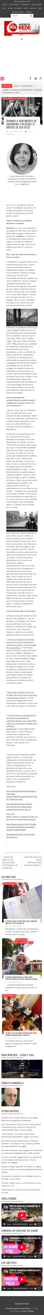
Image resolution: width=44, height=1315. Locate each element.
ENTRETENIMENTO (14, 4)
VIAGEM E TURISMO (36, 4)
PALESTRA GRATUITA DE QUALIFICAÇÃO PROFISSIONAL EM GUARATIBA (10, 862)
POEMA (30, 942)
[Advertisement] (22, 59)
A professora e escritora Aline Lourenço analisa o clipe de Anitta (21, 922)
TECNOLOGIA (28, 12)
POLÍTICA (10, 8)
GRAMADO (14, 942)
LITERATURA (23, 942)
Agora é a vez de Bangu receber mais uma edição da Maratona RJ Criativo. (21, 1034)
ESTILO (4, 8)
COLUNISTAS (33, 8)
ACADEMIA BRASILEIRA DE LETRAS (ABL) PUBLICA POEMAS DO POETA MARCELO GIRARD (21, 978)
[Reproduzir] (4, 1224)
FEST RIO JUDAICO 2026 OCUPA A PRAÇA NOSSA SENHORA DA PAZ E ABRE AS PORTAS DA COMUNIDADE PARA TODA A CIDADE (21, 1127)
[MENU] (2, 78)
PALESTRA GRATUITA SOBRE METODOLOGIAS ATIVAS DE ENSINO (33, 861)
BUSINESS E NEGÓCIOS (18, 12)
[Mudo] (35, 1224)
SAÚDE (40, 8)
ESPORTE (26, 8)
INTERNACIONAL (25, 4)
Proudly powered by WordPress (18, 1308)
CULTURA (5, 4)
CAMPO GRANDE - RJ (8, 98)
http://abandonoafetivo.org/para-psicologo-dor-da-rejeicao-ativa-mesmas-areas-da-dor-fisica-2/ (19, 807)
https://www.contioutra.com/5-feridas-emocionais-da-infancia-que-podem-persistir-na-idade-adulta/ (21, 827)
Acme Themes (28, 1311)
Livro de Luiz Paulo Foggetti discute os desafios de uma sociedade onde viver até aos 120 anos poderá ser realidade (21, 1160)
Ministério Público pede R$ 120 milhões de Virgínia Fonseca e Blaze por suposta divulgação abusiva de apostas (21, 1169)
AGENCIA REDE (17, 131)
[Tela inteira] (39, 1224)
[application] (22, 1215)
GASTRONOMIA (18, 8)
